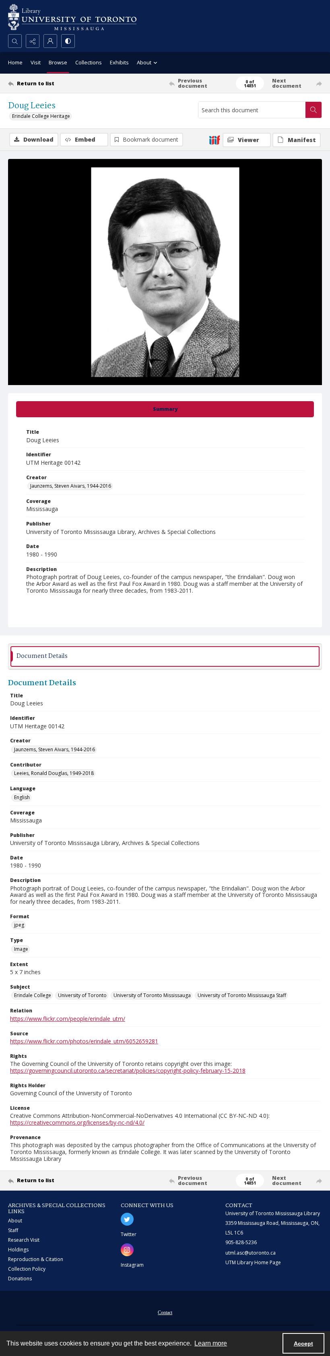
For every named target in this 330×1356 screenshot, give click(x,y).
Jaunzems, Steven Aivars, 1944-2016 (70, 485)
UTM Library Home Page (253, 1262)
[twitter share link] (127, 1219)
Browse (58, 62)
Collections (88, 62)
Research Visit (23, 1239)
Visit (36, 62)
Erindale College (32, 995)
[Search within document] (313, 110)
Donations (20, 1278)
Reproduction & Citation (35, 1259)
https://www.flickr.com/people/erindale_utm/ (67, 1018)
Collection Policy (26, 1268)
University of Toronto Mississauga (152, 995)
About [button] (144, 62)
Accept (303, 1343)
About (15, 1220)
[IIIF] (214, 139)
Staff (13, 1230)
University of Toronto (82, 995)
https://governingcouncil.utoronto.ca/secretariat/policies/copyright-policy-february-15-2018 (127, 1070)
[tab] (165, 409)
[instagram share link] (127, 1249)
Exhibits (119, 62)
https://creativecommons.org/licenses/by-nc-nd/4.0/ (77, 1122)
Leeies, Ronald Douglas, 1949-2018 (54, 773)
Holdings (18, 1249)
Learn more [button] (210, 1343)
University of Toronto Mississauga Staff (242, 995)
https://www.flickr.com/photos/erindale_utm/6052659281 (84, 1041)
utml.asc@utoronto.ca (250, 1252)
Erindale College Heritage (41, 116)
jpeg (19, 924)
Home (15, 62)
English (22, 797)
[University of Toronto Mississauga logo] (72, 17)
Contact (165, 1312)
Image (21, 949)
